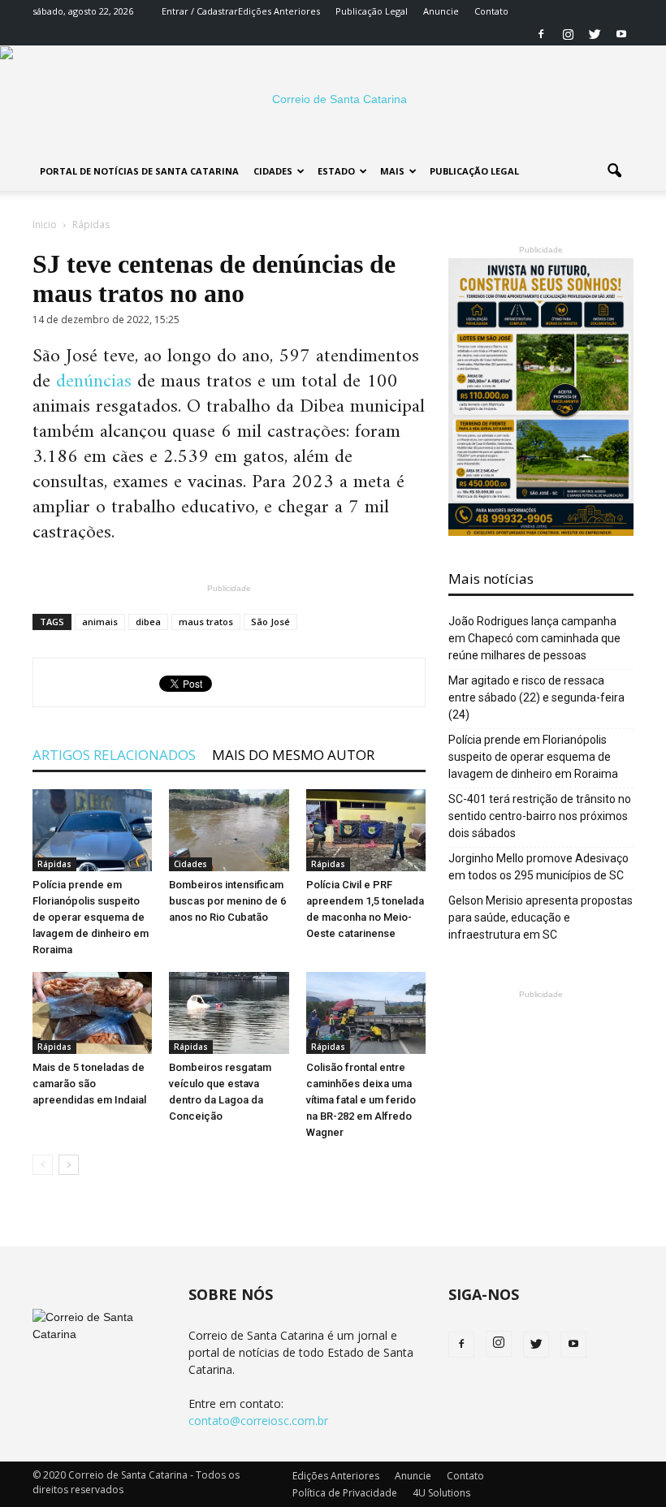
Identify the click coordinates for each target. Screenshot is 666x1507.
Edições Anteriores (279, 11)
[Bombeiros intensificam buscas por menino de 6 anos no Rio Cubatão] (228, 830)
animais (100, 621)
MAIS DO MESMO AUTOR (293, 754)
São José (270, 621)
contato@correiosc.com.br (258, 1420)
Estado (336, 171)
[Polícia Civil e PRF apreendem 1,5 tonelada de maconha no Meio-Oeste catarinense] (366, 830)
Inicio (44, 224)
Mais (392, 171)
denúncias (94, 382)
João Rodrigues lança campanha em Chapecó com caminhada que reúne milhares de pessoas (534, 638)
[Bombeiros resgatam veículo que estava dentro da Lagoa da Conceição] (228, 1013)
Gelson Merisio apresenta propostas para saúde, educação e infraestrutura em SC (540, 917)
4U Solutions (441, 1493)
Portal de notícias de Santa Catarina (139, 171)
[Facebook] (541, 34)
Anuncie (441, 11)
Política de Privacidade (344, 1493)
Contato (491, 11)
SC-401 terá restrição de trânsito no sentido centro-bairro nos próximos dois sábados (539, 816)
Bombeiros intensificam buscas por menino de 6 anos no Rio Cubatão (227, 901)
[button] (614, 171)
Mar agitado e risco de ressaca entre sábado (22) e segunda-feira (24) (536, 697)
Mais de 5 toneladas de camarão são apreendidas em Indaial (89, 1083)
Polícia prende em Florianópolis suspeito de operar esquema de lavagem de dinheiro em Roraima (90, 917)
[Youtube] (621, 34)
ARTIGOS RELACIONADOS (114, 754)
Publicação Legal (371, 11)
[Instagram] (568, 34)
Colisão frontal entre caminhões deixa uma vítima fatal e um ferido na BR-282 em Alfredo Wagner (361, 1099)
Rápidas (54, 864)
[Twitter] (594, 34)
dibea (148, 621)
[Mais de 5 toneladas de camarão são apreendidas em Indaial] (92, 1013)
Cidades (272, 171)
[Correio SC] (333, 99)
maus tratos (206, 621)
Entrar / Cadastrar (200, 11)
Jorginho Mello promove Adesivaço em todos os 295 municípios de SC (538, 867)
